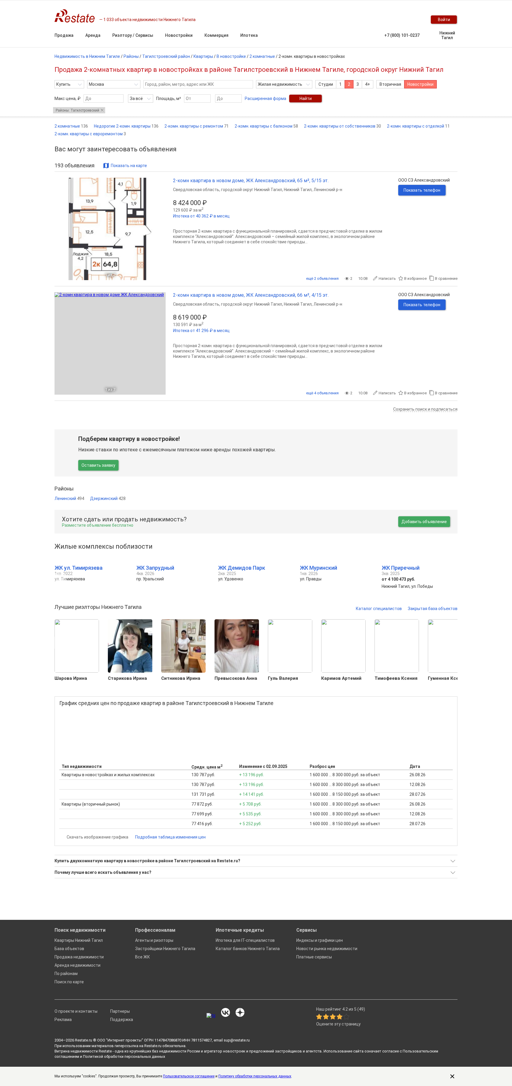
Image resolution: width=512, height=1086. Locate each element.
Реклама (63, 1019)
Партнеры (120, 1011)
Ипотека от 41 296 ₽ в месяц (201, 330)
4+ (367, 84)
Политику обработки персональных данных (254, 1076)
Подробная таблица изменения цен (170, 837)
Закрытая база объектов (432, 608)
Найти (306, 98)
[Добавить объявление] (380, 20)
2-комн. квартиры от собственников (342, 126)
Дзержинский (108, 498)
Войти (444, 19)
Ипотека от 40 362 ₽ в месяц (201, 216)
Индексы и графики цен (319, 940)
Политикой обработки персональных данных (124, 1056)
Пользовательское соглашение (189, 1076)
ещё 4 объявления (322, 393)
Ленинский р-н (327, 189)
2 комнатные (71, 126)
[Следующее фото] (159, 228)
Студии (326, 84)
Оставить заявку (98, 465)
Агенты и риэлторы (154, 940)
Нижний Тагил (447, 35)
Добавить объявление (424, 521)
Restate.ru (83, 1040)
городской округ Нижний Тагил (251, 189)
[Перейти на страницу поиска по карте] (392, 20)
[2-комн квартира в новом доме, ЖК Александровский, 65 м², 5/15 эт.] (110, 229)
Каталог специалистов (379, 608)
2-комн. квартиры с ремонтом (196, 126)
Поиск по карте (69, 981)
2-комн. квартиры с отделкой (418, 126)
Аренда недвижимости (77, 965)
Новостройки (420, 84)
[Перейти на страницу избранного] (416, 20)
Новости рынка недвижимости (326, 948)
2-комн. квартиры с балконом (266, 126)
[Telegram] (211, 1015)
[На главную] (77, 16)
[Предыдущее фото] (61, 228)
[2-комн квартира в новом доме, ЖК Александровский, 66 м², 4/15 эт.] (110, 343)
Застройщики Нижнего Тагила (165, 948)
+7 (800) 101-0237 (402, 35)
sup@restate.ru (237, 1040)
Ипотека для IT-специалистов (245, 940)
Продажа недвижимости (79, 957)
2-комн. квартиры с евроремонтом (90, 133)
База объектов (69, 948)
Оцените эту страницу (338, 1024)
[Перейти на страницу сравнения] (404, 20)
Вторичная (390, 84)
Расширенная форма (265, 98)
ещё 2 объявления (322, 278)
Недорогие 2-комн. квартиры (126, 126)
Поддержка (121, 1019)
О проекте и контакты (76, 1011)
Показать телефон (422, 190)
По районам (66, 973)
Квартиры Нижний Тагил (79, 940)
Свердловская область (196, 189)
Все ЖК (142, 957)
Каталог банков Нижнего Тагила (248, 948)
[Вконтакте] (225, 1013)
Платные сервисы (314, 957)
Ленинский (69, 498)
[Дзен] (240, 1013)
